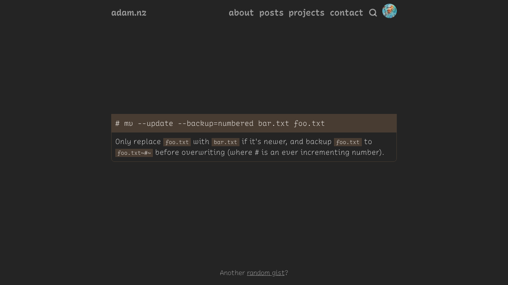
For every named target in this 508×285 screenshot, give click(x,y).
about (241, 12)
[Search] (373, 12)
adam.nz (129, 12)
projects (307, 12)
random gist (265, 272)
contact (346, 12)
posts (271, 12)
